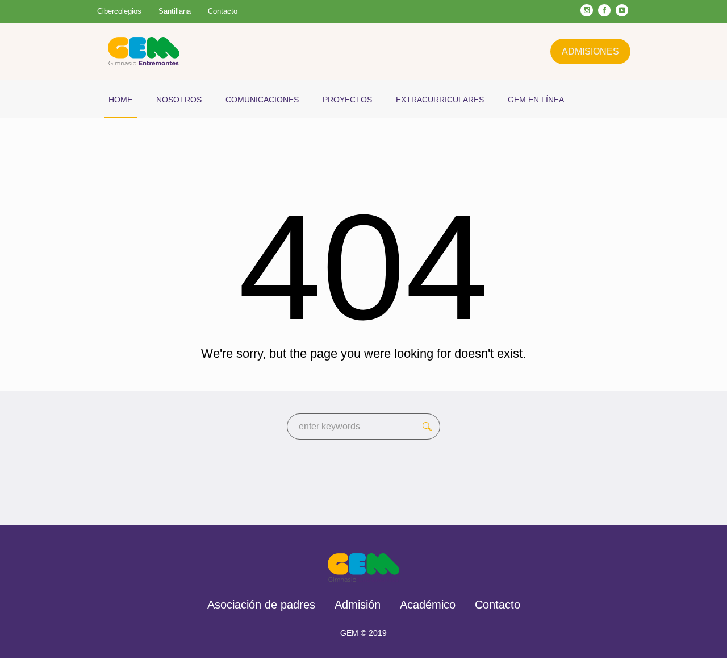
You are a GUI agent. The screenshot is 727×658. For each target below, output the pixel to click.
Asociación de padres (261, 604)
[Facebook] (604, 10)
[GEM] (363, 567)
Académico (428, 604)
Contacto (497, 604)
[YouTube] (622, 10)
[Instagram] (586, 10)
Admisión (358, 604)
